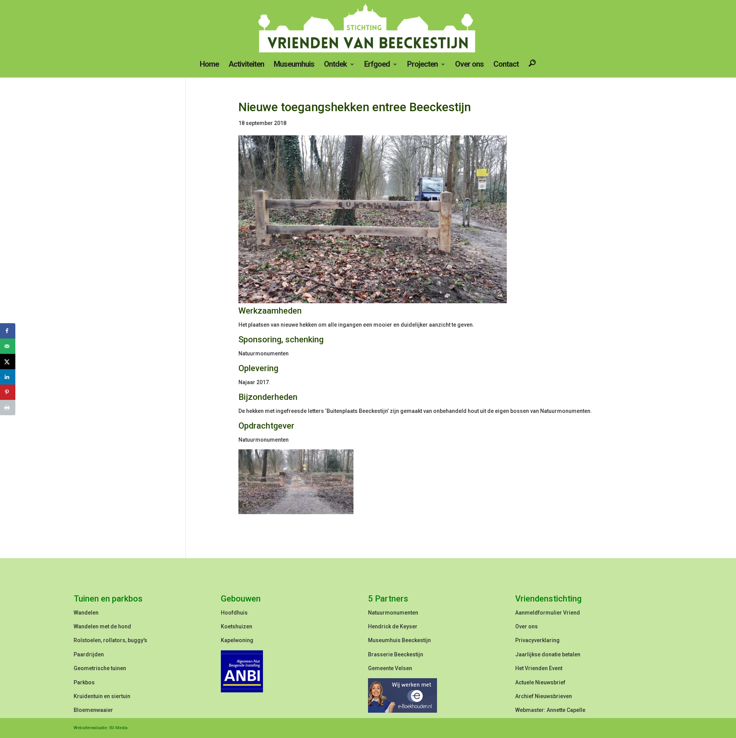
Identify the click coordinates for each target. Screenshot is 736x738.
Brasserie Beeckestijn (395, 654)
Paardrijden (89, 654)
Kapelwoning (237, 640)
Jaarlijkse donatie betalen (547, 654)
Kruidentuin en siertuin (102, 696)
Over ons (469, 65)
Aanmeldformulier (538, 613)
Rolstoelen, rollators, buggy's (110, 640)
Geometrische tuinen (100, 668)
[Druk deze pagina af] (7, 407)
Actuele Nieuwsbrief (540, 682)
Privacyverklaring (537, 640)
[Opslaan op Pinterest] (7, 392)
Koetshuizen (236, 626)
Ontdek (335, 65)
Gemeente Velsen (390, 668)
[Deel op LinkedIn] (7, 377)
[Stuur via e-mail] (7, 346)
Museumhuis (294, 65)
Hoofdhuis (234, 613)
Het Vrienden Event (538, 668)
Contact (506, 65)
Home (209, 65)
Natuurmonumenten (393, 613)
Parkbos (84, 682)
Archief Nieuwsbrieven (543, 696)
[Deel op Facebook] (7, 331)
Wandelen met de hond (102, 626)
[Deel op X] (7, 361)
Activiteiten (246, 65)
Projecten (422, 65)
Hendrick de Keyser (392, 626)
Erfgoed (377, 65)
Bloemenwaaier (93, 710)
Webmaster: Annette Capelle (550, 710)
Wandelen (86, 613)
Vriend (571, 613)
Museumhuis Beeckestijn (399, 640)
